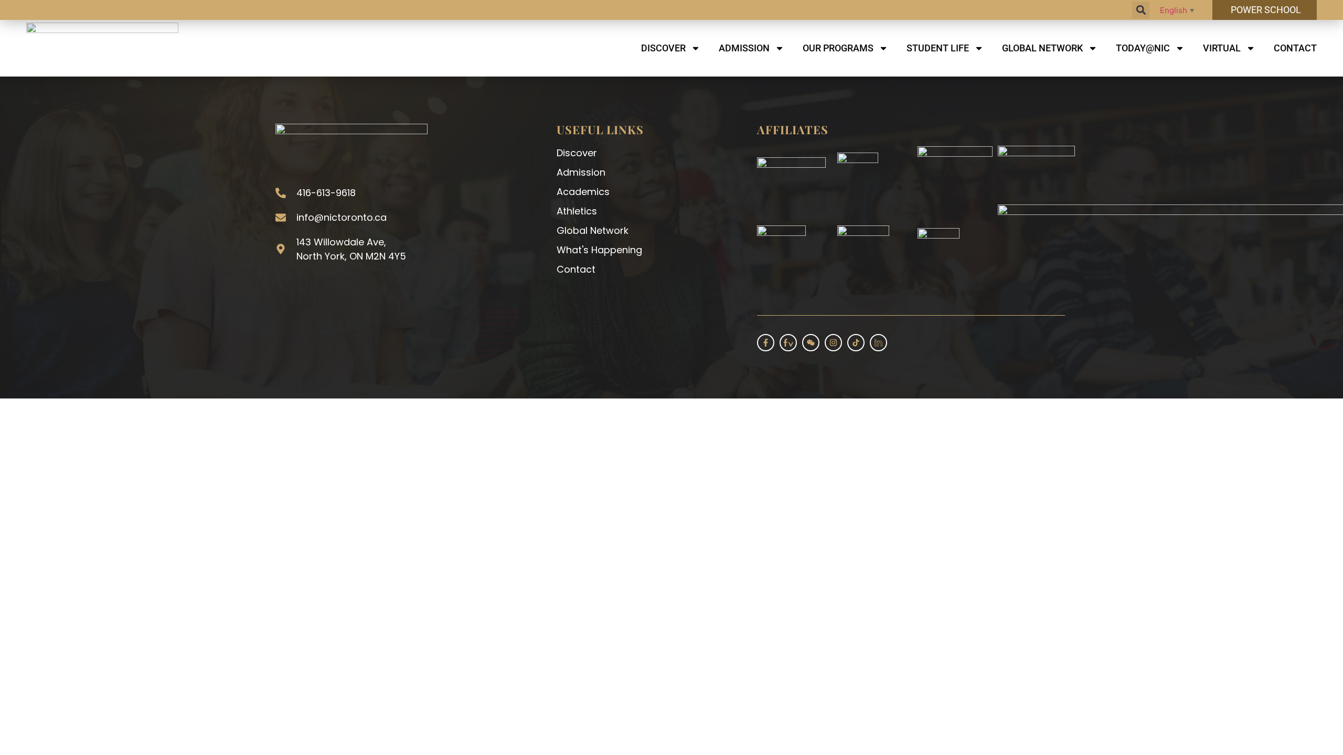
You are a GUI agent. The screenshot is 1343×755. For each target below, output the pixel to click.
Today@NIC (1143, 47)
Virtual (1222, 47)
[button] (1140, 10)
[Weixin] (810, 342)
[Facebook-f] (765, 342)
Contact (1295, 47)
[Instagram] (833, 342)
